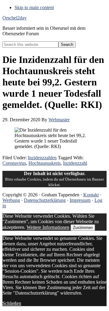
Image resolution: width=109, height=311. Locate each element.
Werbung (11, 200)
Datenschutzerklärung (45, 200)
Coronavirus (14, 163)
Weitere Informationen (48, 227)
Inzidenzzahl (75, 163)
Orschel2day (14, 17)
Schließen (11, 303)
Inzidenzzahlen (42, 157)
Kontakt (91, 194)
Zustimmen (83, 227)
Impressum (80, 200)
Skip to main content (34, 7)
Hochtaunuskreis (44, 163)
